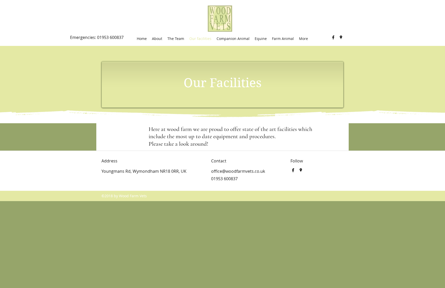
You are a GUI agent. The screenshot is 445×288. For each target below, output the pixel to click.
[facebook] (333, 37)
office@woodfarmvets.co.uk (238, 171)
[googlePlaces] (341, 37)
